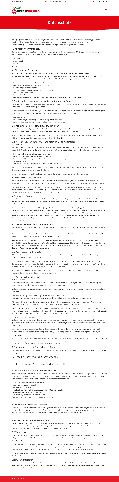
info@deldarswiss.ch (20, 2)
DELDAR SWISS (22, 479)
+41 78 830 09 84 (101, 2)
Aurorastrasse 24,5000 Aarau (57, 2)
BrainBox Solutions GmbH (49, 463)
